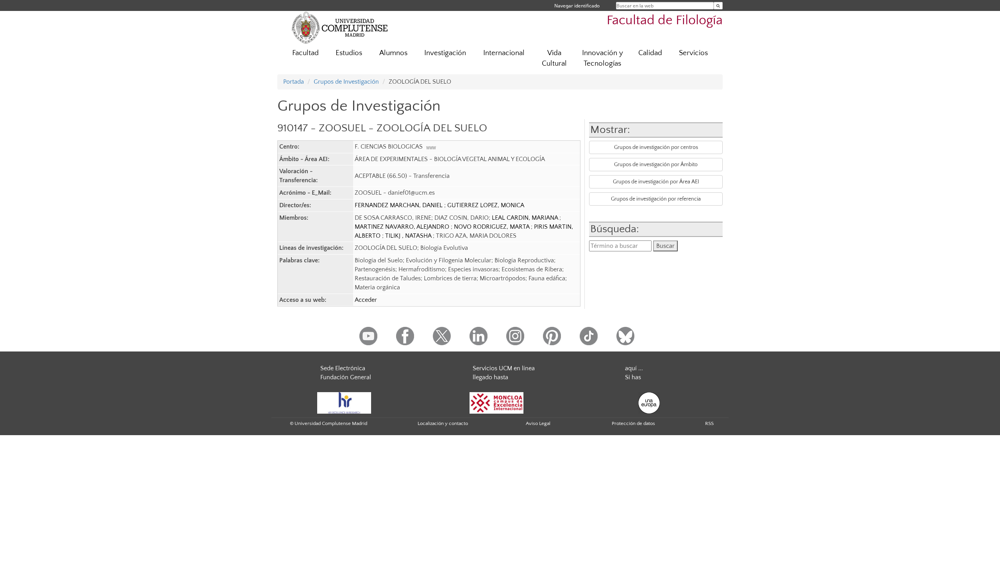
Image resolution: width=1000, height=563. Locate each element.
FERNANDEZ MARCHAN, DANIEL (399, 205)
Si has (633, 377)
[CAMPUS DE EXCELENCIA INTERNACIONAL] (496, 402)
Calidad (650, 53)
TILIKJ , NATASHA (409, 235)
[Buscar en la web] (718, 5)
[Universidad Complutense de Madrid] (339, 27)
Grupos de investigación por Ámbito (656, 164)
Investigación (445, 53)
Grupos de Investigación (346, 81)
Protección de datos (633, 423)
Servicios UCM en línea (504, 368)
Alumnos (393, 53)
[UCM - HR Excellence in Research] (344, 402)
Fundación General (345, 377)
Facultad (305, 53)
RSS (709, 423)
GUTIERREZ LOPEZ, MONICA (485, 205)
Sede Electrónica (342, 368)
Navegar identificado (577, 5)
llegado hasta (490, 377)
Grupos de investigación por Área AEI (656, 182)
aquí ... (634, 368)
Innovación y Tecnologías (602, 58)
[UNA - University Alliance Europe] (649, 402)
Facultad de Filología (665, 20)
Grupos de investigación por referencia (656, 199)
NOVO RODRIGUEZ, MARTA (492, 226)
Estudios (349, 53)
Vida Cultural (554, 58)
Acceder (366, 299)
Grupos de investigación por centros (656, 147)
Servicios (693, 53)
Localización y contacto (443, 423)
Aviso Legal (538, 423)
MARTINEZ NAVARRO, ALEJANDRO (403, 226)
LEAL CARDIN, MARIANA (525, 217)
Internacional (504, 53)
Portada (293, 81)
